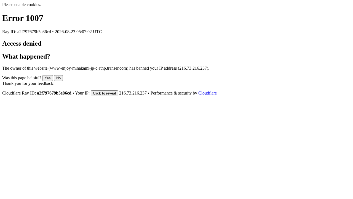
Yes (48, 78)
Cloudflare (207, 93)
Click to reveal (104, 93)
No (58, 78)
